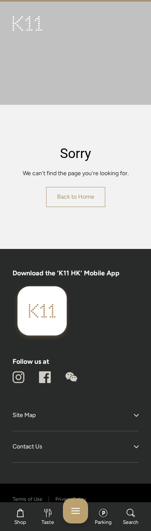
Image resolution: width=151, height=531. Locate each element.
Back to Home (75, 196)
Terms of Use (27, 499)
